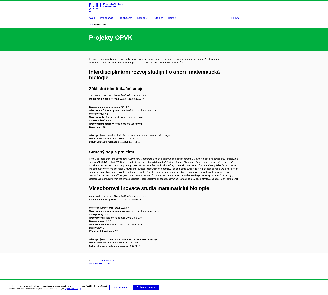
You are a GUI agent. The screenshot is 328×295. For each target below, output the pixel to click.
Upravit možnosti (71, 289)
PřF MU (235, 18)
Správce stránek (95, 263)
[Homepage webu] (106, 7)
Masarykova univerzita (104, 260)
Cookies (108, 263)
